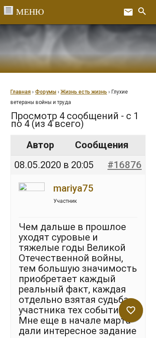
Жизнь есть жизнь (84, 92)
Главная (20, 92)
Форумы (45, 92)
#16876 (124, 164)
